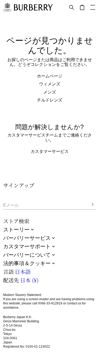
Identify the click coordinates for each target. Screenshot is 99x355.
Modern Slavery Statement (22, 295)
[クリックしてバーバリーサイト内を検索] (71, 7)
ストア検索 (16, 221)
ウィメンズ (49, 83)
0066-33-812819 (50, 303)
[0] (82, 7)
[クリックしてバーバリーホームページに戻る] (33, 7)
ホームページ (49, 76)
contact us (74, 303)
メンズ (49, 92)
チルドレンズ (49, 100)
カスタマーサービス (50, 151)
